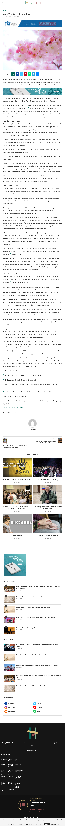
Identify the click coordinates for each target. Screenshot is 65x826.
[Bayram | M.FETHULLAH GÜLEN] (47, 523)
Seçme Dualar (10, 782)
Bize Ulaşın (26, 817)
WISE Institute (17, 760)
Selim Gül (8, 17)
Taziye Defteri (35, 817)
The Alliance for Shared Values (17, 784)
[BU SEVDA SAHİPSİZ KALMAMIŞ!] (47, 467)
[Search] (62, 2)
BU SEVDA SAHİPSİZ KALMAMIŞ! (48, 480)
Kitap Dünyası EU (3, 783)
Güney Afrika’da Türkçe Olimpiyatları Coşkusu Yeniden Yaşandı (35, 617)
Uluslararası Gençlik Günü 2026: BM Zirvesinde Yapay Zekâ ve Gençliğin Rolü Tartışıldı (38, 587)
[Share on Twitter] (21, 74)
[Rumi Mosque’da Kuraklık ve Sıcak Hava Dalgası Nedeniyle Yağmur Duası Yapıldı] (9, 647)
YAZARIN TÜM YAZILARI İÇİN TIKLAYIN (15, 408)
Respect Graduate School (11, 765)
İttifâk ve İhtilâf (17, 536)
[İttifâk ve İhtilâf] (17, 523)
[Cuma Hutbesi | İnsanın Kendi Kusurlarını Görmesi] (9, 599)
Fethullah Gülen (4, 760)
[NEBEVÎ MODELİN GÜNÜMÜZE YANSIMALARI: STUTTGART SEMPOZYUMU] (17, 494)
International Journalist (19, 770)
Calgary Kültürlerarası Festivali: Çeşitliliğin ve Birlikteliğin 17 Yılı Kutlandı (37, 665)
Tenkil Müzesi (10, 760)
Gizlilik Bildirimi (55, 824)
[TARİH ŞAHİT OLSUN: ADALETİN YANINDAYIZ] (17, 467)
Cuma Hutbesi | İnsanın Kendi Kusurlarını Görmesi (31, 597)
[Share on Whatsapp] (29, 74)
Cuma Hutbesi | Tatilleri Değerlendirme (28, 628)
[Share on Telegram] (33, 74)
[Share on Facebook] (17, 74)
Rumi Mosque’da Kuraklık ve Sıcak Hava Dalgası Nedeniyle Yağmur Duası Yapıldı (37, 645)
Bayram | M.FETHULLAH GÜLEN (48, 536)
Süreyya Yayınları (10, 775)
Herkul (3, 764)
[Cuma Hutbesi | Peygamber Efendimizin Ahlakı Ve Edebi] (9, 609)
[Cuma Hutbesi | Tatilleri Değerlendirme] (9, 630)
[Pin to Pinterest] (25, 74)
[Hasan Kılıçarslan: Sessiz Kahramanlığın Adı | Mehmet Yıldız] (47, 494)
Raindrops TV (4, 789)
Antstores (11, 789)
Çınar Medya (3, 770)
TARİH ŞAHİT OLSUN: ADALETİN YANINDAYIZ (17, 480)
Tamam (47, 824)
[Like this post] (13, 74)
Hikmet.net (18, 764)
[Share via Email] (37, 74)
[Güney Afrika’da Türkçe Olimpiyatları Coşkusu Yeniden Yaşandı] (9, 620)
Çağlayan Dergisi (4, 775)
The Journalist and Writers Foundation (18, 776)
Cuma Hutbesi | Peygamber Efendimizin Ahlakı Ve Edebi (33, 607)
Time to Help (10, 770)
